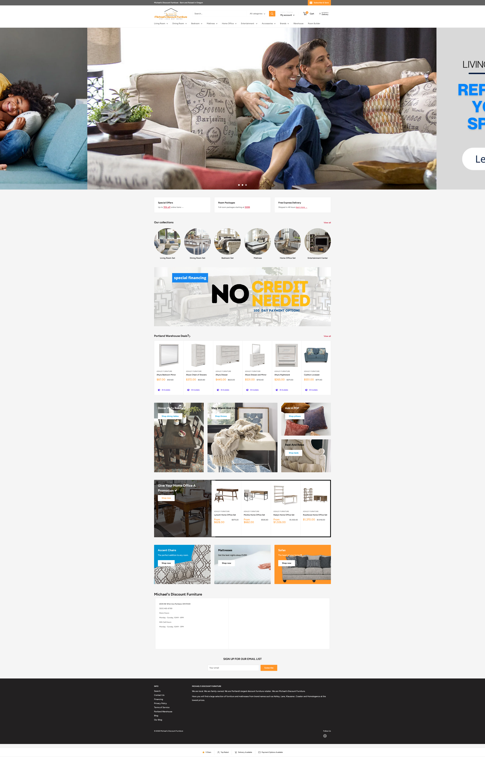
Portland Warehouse (163, 711)
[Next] (331, 241)
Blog (156, 715)
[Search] (272, 14)
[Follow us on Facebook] (325, 736)
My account (286, 15)
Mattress (211, 23)
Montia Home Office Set (254, 515)
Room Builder (314, 23)
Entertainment (248, 23)
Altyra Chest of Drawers (196, 375)
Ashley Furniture (164, 371)
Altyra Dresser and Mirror (255, 375)
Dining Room (178, 23)
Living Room (159, 23)
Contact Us (159, 695)
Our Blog (158, 720)
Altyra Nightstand (282, 375)
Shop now (166, 498)
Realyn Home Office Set (283, 515)
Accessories (267, 23)
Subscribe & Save (321, 3)
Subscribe (268, 668)
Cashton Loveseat (312, 375)
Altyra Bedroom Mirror (166, 375)
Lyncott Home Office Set (225, 515)
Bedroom (195, 23)
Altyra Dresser (222, 375)
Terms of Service (161, 707)
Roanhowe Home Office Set (315, 515)
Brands (283, 23)
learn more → (301, 207)
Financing (158, 699)
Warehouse (298, 23)
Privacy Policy (160, 703)
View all (327, 222)
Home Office (228, 23)
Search (157, 691)
